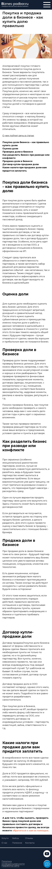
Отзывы (29, 838)
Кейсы (15, 838)
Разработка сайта (10, 866)
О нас (4, 843)
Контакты (30, 843)
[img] (15, 4)
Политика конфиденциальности (13, 862)
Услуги (5, 838)
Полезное (17, 843)
